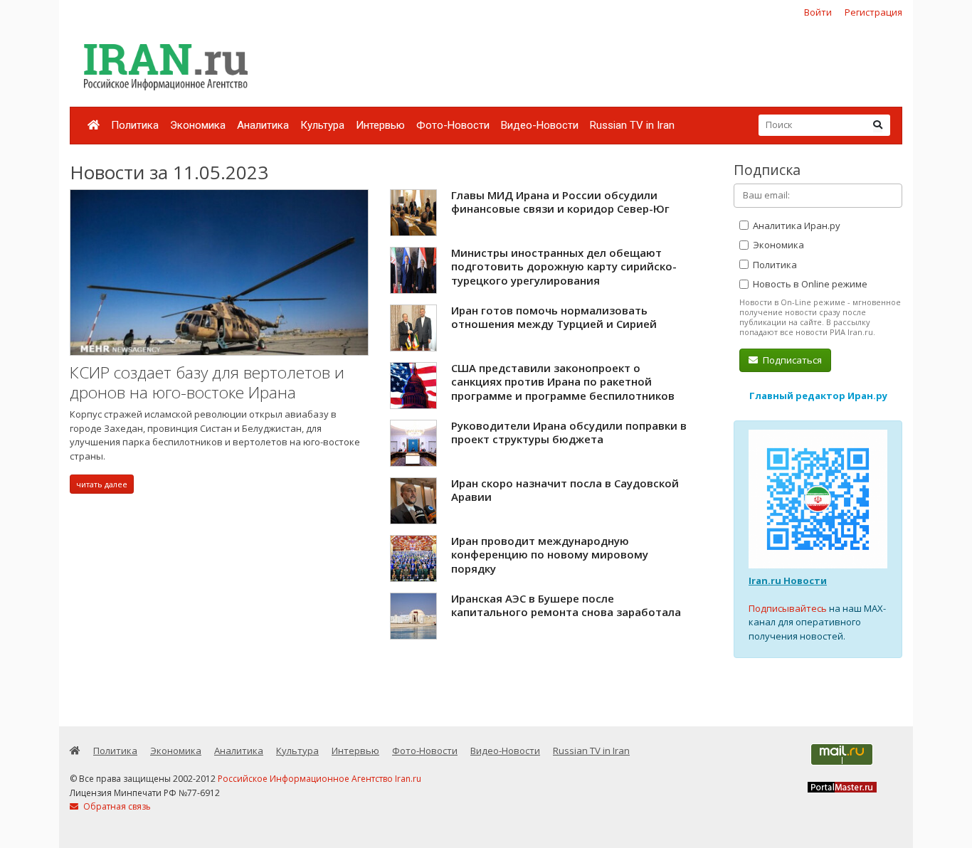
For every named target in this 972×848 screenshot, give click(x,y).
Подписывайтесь (788, 608)
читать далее (101, 484)
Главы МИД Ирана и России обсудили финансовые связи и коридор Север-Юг (560, 202)
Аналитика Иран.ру (795, 225)
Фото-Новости (453, 125)
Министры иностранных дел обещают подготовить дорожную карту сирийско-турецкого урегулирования (564, 266)
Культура (322, 125)
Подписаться (791, 360)
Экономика (198, 125)
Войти (818, 12)
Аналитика (263, 125)
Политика (135, 125)
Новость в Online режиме (809, 283)
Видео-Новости (540, 125)
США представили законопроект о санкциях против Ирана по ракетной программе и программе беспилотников (563, 382)
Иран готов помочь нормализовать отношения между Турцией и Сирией (554, 317)
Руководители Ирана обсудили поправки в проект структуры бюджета (569, 432)
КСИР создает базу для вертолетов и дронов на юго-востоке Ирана (207, 382)
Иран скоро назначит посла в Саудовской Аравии (565, 490)
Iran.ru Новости (788, 580)
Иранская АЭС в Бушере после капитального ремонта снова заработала (566, 605)
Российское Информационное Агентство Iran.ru (319, 779)
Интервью (380, 125)
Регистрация (873, 12)
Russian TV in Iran (632, 125)
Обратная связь (116, 806)
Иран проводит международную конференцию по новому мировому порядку (549, 555)
